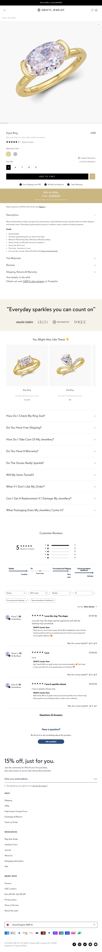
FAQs (7, 806)
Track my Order (11, 822)
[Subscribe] (94, 778)
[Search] (92, 10)
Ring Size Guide (11, 839)
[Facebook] (74, 944)
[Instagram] (79, 944)
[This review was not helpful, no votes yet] (94, 643)
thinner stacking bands (49, 251)
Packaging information (14, 861)
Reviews (10, 265)
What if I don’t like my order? (25, 486)
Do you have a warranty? (22, 451)
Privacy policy (11, 899)
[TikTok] (85, 944)
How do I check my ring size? (25, 416)
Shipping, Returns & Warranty (21, 271)
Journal (8, 850)
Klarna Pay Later (11, 910)
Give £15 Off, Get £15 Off (15, 894)
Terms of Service (12, 905)
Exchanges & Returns (13, 817)
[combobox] (16, 593)
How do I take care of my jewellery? (30, 439)
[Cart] (96, 10)
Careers (8, 883)
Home (4, 18)
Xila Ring (70, 390)
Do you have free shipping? (24, 427)
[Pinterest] (90, 944)
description (12, 214)
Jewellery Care (11, 844)
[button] (92, 176)
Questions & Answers (51, 715)
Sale (6, 866)
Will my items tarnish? (20, 475)
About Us (8, 855)
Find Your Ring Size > (88, 162)
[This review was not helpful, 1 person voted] (95, 706)
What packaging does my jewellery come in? (34, 510)
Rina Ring (27, 390)
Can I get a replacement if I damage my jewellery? (38, 498)
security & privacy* (40, 786)
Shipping (8, 800)
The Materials (13, 258)
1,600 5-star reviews (33, 281)
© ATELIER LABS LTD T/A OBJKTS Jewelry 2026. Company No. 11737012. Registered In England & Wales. (31, 944)
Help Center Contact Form (16, 811)
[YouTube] (95, 944)
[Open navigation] (4, 10)
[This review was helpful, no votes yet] (90, 643)
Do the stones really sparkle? (25, 463)
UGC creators (11, 889)
